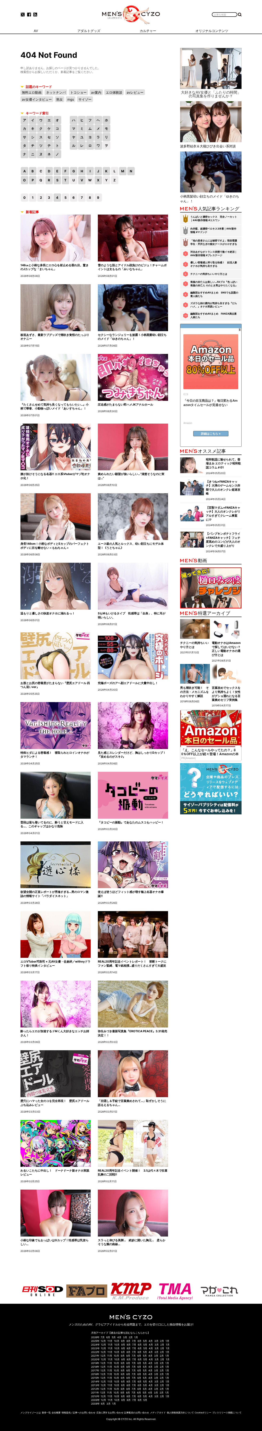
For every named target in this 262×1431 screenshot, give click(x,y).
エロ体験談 (114, 92)
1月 (136, 1337)
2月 (131, 1337)
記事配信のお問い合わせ (136, 1412)
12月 (103, 1340)
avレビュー (135, 92)
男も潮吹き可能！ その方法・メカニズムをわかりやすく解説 (194, 691)
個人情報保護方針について (180, 1412)
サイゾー (84, 99)
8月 (128, 1340)
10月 (116, 1340)
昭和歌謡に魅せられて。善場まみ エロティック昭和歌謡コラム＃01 (223, 463)
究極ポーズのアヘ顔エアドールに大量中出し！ (128, 683)
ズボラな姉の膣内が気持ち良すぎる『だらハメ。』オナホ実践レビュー (213, 305)
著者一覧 (46, 1412)
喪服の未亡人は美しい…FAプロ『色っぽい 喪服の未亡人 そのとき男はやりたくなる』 (214, 283)
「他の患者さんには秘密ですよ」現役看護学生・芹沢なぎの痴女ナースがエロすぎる (213, 242)
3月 (125, 1337)
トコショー (78, 92)
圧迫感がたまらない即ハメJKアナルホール (125, 404)
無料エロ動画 (32, 92)
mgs (70, 99)
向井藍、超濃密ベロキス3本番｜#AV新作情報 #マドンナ (213, 230)
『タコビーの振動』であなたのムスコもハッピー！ (131, 822)
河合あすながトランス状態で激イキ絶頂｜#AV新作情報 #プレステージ (213, 253)
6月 (108, 1337)
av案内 (96, 92)
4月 (119, 1337)
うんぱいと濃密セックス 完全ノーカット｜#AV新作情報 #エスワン (213, 218)
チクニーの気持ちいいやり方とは (208, 273)
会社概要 (56, 1412)
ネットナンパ (56, 92)
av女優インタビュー (37, 99)
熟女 (59, 99)
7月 (103, 1337)
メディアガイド (158, 1412)
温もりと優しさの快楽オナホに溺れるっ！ (47, 613)
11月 (109, 1340)
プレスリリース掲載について (227, 1412)
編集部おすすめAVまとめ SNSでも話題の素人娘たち (214, 294)
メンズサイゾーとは (30, 1412)
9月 (123, 1340)
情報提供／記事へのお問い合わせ (78, 1412)
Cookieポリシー (203, 1412)
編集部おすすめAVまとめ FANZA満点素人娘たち (213, 315)
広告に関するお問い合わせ (109, 1412)
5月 (114, 1337)
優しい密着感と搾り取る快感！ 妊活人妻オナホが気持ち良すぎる (213, 264)
